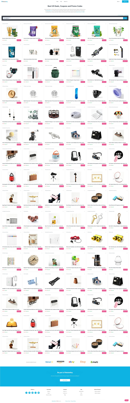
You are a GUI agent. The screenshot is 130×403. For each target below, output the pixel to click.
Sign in (49, 393)
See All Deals (126, 15)
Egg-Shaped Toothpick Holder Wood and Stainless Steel (12, 205)
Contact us (65, 393)
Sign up (48, 391)
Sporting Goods (91, 65)
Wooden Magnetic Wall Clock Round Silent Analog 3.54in (12, 100)
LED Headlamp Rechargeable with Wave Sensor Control (98, 163)
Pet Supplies (90, 169)
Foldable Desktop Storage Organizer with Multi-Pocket (97, 142)
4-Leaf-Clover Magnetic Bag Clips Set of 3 (74, 267)
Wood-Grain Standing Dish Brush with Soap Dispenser (76, 184)
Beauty (111, 169)
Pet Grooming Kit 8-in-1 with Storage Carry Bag (32, 121)
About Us (65, 1)
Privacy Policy (73, 401)
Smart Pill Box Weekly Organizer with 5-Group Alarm (11, 226)
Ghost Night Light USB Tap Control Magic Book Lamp (12, 330)
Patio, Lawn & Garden (92, 44)
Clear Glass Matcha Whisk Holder (115, 267)
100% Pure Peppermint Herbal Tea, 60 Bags (95, 38)
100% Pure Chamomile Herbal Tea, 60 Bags (53, 38)
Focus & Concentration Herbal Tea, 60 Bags (117, 38)
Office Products (69, 44)
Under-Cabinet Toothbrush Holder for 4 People (117, 142)
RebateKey (54, 401)
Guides (81, 394)
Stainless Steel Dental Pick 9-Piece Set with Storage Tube (98, 121)
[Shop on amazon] (60, 362)
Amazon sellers (48, 394)
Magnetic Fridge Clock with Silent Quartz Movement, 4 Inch (34, 267)
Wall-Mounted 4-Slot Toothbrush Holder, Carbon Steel (33, 163)
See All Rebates (120, 15)
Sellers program (97, 393)
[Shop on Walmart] (49, 362)
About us (65, 391)
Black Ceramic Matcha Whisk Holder (51, 59)
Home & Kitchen (5, 23)
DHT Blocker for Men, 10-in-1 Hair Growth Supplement (97, 267)
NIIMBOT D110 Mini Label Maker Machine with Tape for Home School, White (16, 288)
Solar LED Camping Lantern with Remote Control (75, 163)
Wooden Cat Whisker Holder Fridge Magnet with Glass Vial (34, 246)
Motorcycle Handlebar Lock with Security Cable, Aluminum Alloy (78, 246)
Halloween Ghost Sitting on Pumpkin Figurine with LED (55, 267)
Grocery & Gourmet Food (28, 23)
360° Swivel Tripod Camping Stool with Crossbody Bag (55, 184)
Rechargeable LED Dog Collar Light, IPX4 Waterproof (12, 184)
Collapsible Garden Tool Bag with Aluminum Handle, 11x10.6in (56, 80)
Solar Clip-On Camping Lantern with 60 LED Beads (54, 163)
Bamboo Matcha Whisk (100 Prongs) (9, 38)
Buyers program (97, 391)
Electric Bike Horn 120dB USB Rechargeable (96, 80)
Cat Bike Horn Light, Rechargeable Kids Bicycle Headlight (55, 205)
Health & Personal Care (28, 65)
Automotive (26, 211)
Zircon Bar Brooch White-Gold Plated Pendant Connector (55, 142)
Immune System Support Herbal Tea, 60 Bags (32, 38)
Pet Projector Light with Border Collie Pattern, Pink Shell (119, 163)
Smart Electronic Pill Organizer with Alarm (116, 205)
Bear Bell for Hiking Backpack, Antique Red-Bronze (118, 226)
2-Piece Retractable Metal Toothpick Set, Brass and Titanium (77, 226)
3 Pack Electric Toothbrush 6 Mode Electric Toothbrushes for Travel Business (38, 80)
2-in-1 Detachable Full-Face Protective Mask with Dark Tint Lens (99, 100)
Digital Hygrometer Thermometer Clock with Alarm (33, 100)
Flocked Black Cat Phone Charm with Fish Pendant (11, 121)
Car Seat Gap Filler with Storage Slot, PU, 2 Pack (54, 288)
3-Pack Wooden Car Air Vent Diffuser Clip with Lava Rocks (34, 226)
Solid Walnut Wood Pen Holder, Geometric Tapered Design (76, 288)
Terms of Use (67, 401)
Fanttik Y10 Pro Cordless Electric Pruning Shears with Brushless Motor (100, 59)
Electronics (5, 65)
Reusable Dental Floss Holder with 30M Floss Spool (75, 100)
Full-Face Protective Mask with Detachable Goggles (118, 121)
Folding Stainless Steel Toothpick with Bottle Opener (97, 226)
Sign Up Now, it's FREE (80, 11)
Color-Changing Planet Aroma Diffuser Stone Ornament (12, 142)
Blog (65, 394)
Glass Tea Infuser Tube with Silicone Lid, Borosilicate (54, 226)
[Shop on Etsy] (83, 362)
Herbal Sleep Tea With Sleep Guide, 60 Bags (10, 59)
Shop (57, 1)
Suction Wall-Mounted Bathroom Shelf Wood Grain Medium (13, 163)
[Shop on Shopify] (94, 362)
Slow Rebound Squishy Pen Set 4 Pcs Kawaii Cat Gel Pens (76, 205)
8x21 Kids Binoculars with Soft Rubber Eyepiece (96, 246)
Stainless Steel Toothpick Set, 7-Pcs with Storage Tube (55, 246)
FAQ (61, 1)
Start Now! (65, 380)
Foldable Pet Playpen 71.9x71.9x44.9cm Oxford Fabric (55, 121)
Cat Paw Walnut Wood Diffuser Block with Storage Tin (97, 205)
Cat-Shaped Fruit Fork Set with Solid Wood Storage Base (34, 184)
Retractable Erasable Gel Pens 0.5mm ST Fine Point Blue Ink (13, 267)
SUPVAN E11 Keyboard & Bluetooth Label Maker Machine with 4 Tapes (79, 59)
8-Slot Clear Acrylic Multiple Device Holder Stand (75, 142)
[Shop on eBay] (72, 362)
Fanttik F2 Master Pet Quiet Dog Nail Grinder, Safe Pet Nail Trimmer (36, 288)
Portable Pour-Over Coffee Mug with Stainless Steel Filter (34, 142)
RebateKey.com (49, 10)
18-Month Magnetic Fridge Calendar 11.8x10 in (74, 80)
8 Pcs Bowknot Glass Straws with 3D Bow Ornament (11, 246)
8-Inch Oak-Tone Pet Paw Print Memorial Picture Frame (98, 184)
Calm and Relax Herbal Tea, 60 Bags (73, 38)
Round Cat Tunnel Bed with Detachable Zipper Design (76, 121)
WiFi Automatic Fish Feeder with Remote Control (118, 80)
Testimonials (81, 391)
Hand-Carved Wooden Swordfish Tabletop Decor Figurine (34, 205)
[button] (20, 23)
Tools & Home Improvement (114, 44)
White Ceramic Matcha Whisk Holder (30, 59)
